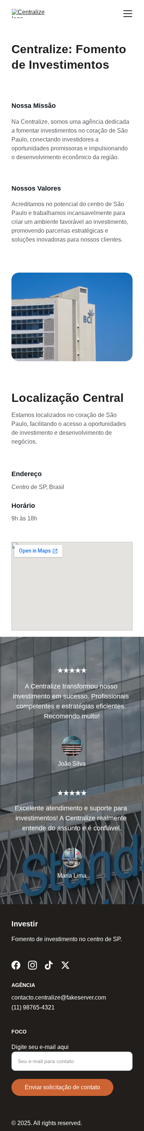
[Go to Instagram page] (32, 965)
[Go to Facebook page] (15, 965)
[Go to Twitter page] (65, 965)
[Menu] (127, 13)
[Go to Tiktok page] (48, 965)
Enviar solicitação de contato (62, 1087)
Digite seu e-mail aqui (40, 1047)
